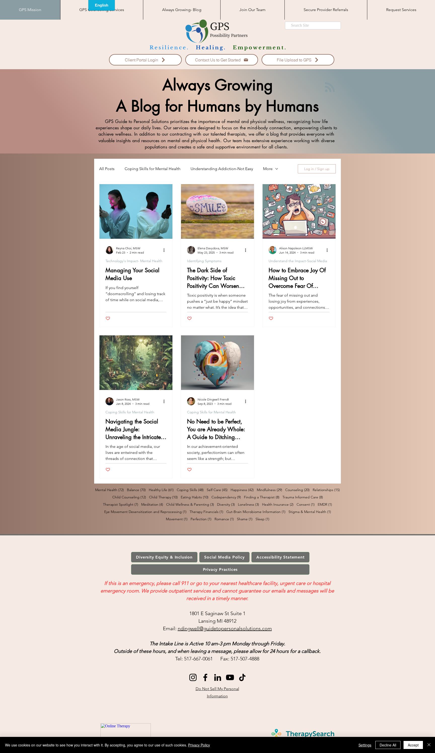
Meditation (152, 504)
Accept (413, 744)
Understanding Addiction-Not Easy (222, 168)
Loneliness (248, 504)
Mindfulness (269, 490)
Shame (244, 519)
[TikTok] (242, 677)
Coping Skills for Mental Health (152, 168)
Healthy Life (161, 490)
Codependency (226, 497)
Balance (136, 490)
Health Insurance (278, 504)
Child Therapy (163, 497)
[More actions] (166, 250)
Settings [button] (364, 744)
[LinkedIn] (218, 677)
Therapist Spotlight (120, 504)
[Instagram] (193, 677)
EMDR (325, 504)
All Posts (107, 168)
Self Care (217, 490)
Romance (224, 519)
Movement (177, 519)
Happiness (242, 490)
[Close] (429, 745)
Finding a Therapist (261, 497)
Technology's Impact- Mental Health (133, 261)
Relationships (326, 490)
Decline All (388, 744)
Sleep (262, 519)
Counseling (297, 490)
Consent (306, 504)
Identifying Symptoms (204, 261)
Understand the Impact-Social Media (298, 261)
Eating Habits (194, 497)
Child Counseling (129, 497)
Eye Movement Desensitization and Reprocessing (145, 512)
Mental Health (109, 490)
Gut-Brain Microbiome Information (255, 512)
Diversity (226, 504)
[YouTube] (230, 677)
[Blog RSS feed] (330, 87)
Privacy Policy (199, 744)
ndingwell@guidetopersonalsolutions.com (225, 628)
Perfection (201, 519)
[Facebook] (205, 677)
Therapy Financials (206, 512)
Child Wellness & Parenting (190, 504)
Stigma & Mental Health (309, 512)
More (268, 168)
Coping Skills (190, 490)
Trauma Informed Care (302, 497)
